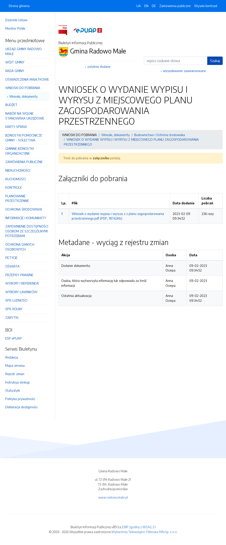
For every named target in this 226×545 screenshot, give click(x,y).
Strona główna (19, 6)
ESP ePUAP (13, 338)
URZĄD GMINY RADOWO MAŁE (23, 51)
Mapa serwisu (15, 365)
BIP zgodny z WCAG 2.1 (140, 527)
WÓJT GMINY (14, 62)
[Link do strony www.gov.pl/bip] (65, 30)
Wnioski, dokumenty (23, 96)
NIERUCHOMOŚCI (17, 170)
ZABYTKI (11, 317)
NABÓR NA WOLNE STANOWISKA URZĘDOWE (24, 115)
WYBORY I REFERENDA (22, 283)
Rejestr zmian (14, 374)
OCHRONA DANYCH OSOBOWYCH (19, 246)
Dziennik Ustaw (16, 20)
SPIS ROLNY (14, 309)
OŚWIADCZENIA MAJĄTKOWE (27, 79)
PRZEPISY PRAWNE (19, 275)
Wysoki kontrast (205, 6)
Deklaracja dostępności (21, 407)
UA (138, 6)
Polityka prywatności (20, 399)
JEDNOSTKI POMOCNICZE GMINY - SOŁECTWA (23, 137)
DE (154, 6)
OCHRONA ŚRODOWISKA (23, 209)
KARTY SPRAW (16, 127)
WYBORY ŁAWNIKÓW (21, 292)
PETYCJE (11, 258)
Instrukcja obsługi (17, 382)
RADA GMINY (14, 71)
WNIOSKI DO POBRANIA (22, 88)
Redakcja (11, 357)
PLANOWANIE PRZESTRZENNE (17, 198)
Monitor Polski (15, 28)
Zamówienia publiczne (175, 6)
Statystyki (12, 390)
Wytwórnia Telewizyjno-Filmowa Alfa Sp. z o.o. (144, 532)
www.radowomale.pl (113, 497)
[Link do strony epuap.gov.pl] (87, 30)
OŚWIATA (12, 266)
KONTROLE (13, 187)
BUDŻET (11, 105)
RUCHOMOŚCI (15, 179)
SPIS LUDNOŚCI (16, 300)
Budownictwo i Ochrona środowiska (159, 135)
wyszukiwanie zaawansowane (184, 71)
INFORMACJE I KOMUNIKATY (25, 218)
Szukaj (215, 61)
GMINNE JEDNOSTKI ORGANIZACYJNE (19, 150)
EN (146, 6)
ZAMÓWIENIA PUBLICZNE (24, 162)
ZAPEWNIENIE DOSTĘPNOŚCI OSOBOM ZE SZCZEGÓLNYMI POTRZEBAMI (26, 231)
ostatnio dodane (99, 66)
